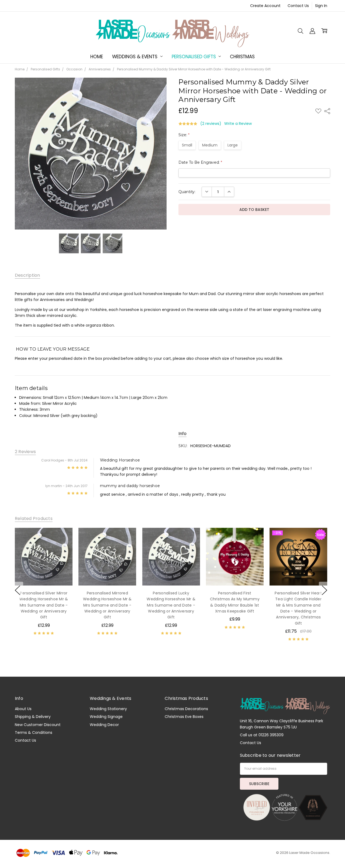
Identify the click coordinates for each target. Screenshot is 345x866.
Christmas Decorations (186, 708)
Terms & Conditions (33, 732)
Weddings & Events (135, 56)
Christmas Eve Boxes (184, 716)
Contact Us (298, 5)
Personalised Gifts (194, 56)
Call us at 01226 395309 (262, 735)
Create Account (265, 5)
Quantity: (186, 191)
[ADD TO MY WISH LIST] (62, 537)
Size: (183, 134)
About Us (23, 708)
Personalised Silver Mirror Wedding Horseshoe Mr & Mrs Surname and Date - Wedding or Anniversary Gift (43, 605)
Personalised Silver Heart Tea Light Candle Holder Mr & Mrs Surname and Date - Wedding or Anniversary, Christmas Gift (298, 608)
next (324, 590)
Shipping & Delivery (33, 716)
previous (17, 590)
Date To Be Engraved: (200, 162)
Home (96, 56)
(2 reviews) (210, 123)
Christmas (242, 56)
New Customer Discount (38, 724)
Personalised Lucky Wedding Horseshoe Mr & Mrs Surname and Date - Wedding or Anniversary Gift (171, 605)
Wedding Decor (104, 724)
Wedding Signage (106, 716)
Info (182, 434)
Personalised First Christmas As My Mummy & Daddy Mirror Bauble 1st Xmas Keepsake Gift (234, 602)
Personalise (44, 574)
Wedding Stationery (108, 708)
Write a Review (238, 123)
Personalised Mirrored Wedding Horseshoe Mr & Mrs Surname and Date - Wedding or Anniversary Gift (107, 605)
